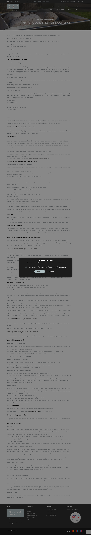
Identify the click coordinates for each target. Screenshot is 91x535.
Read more (54, 264)
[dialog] (45, 267)
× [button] (70, 259)
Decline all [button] (51, 271)
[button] (45, 275)
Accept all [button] (39, 271)
